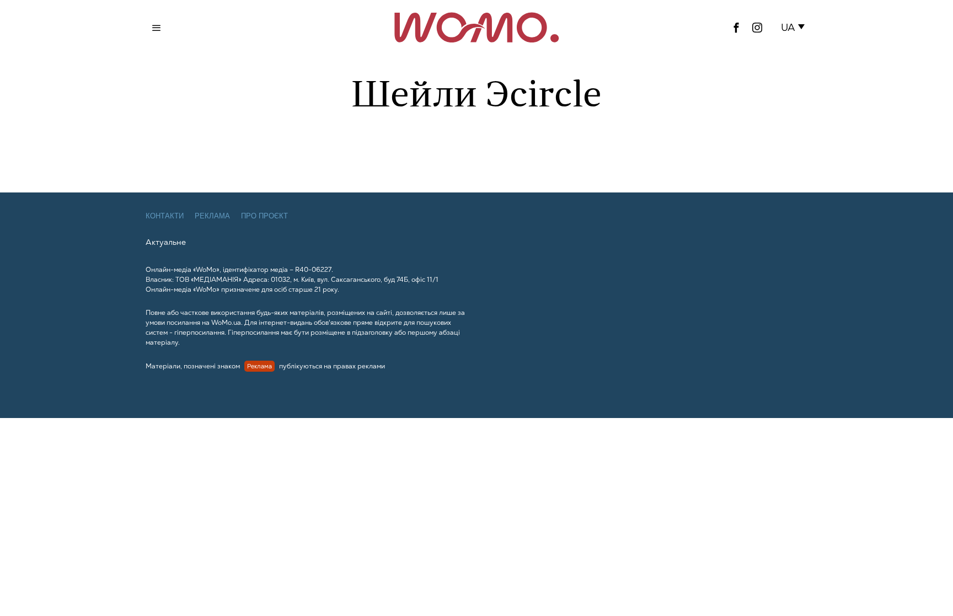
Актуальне (166, 242)
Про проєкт (264, 216)
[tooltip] (736, 27)
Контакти (165, 216)
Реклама (212, 216)
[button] (795, 27)
